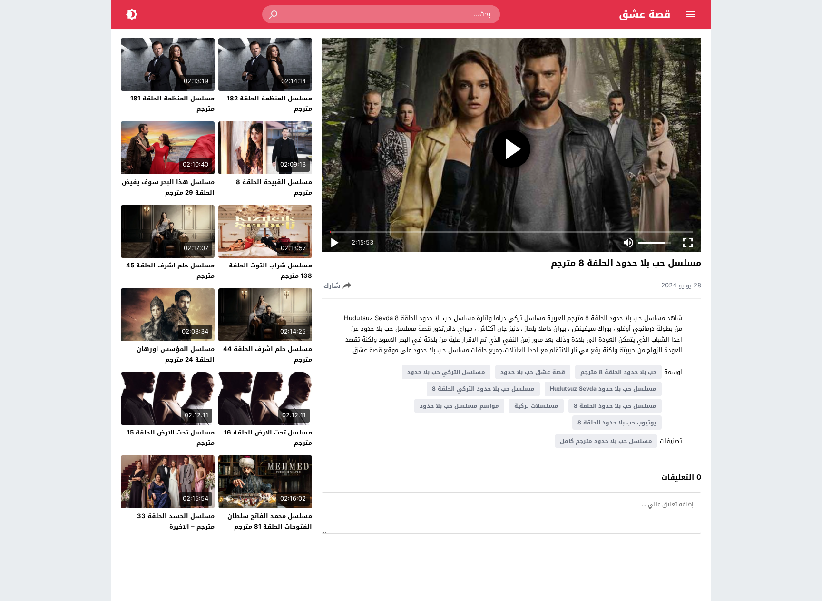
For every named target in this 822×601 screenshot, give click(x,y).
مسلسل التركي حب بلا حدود (446, 372)
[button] (274, 14)
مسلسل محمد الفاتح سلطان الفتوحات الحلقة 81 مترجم (269, 521)
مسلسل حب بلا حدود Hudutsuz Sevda (603, 389)
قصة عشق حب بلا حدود (532, 372)
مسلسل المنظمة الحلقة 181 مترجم (172, 103)
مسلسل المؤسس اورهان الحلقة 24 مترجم (176, 354)
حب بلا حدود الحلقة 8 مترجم (618, 372)
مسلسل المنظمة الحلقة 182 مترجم (269, 103)
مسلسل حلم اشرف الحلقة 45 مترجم (170, 270)
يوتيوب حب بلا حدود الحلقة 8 (616, 422)
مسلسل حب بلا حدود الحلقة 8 (615, 406)
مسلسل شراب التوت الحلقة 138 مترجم (270, 270)
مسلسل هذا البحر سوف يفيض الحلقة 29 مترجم (168, 187)
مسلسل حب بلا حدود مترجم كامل (606, 441)
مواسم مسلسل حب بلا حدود (459, 406)
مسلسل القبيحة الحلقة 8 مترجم (274, 187)
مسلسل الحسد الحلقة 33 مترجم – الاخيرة (176, 521)
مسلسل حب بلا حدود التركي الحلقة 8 (483, 389)
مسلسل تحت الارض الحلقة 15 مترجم (171, 437)
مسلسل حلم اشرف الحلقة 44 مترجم (267, 354)
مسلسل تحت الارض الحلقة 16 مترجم (268, 437)
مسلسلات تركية (536, 406)
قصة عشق (645, 14)
